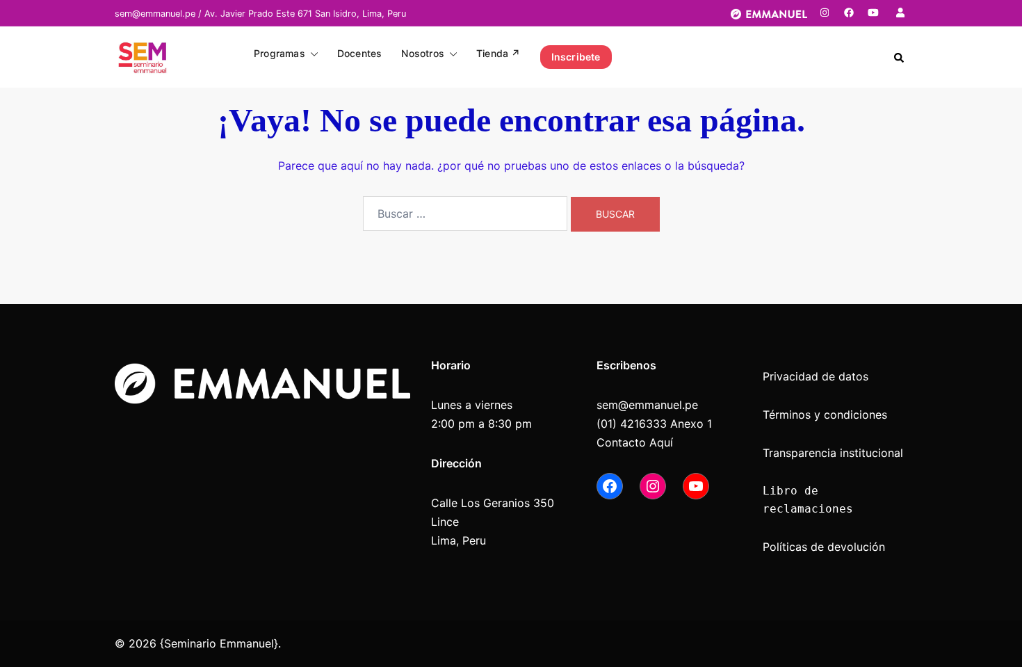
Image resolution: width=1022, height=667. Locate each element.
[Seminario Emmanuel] (142, 56)
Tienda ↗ (498, 53)
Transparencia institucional (835, 453)
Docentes (359, 53)
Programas (279, 53)
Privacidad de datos (815, 376)
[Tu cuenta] (901, 12)
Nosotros (422, 53)
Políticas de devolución (824, 547)
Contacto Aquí (635, 442)
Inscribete (576, 57)
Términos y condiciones (825, 414)
